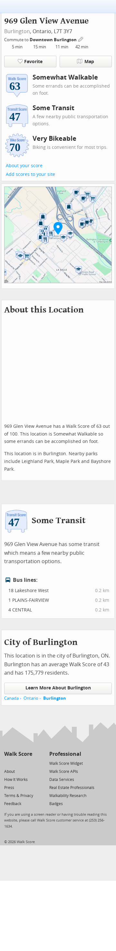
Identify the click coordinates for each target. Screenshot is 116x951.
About (9, 771)
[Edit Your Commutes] (81, 39)
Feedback (12, 804)
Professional (65, 754)
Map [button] (89, 61)
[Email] (28, 763)
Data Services (61, 779)
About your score (24, 165)
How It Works (16, 779)
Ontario (31, 698)
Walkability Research (67, 795)
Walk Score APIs (63, 771)
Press (9, 787)
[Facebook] (18, 763)
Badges (56, 804)
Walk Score (18, 754)
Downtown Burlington (54, 39)
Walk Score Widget (66, 763)
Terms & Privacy (18, 795)
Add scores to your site (30, 174)
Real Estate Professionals (71, 787)
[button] (58, 228)
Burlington (17, 31)
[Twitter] (8, 763)
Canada (11, 698)
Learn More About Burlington (58, 688)
